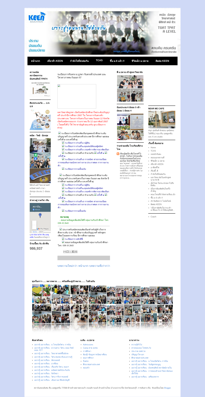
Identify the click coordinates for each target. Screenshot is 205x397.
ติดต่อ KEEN (162, 61)
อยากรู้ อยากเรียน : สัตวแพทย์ (47, 360)
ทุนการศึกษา (88, 358)
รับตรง (85, 361)
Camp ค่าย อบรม (90, 348)
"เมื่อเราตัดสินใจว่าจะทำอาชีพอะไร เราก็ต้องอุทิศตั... (163, 209)
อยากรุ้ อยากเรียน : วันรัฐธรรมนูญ (146, 364)
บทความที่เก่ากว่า (99, 265)
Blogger (167, 388)
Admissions (88, 344)
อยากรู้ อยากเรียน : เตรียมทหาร (145, 377)
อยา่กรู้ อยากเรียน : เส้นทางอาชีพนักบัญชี (51, 380)
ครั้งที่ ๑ (100, 153)
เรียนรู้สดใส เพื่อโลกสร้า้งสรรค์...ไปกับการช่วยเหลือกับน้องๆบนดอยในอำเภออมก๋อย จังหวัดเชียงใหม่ (131, 157)
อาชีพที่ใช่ (155, 167)
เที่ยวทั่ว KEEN (55, 61)
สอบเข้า (86, 368)
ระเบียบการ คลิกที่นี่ (74, 239)
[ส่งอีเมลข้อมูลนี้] (64, 251)
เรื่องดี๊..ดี (154, 171)
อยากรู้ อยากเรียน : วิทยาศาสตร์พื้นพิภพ (51, 353)
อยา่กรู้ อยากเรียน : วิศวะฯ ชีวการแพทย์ (51, 377)
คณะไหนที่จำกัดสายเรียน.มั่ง (163, 194)
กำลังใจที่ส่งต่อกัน (79, 61)
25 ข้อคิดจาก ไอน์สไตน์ (161, 201)
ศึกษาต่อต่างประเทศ (91, 364)
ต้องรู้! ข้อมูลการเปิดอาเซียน (95, 354)
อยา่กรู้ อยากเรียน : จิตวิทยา (46, 373)
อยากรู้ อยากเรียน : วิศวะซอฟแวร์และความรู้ (53, 357)
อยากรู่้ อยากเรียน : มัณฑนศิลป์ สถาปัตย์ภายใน (151, 368)
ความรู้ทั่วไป (136, 344)
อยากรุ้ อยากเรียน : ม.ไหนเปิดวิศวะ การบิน (52, 344)
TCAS (99, 60)
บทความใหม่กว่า (67, 265)
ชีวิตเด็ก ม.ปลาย (140, 61)
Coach (153, 217)
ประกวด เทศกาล (138, 351)
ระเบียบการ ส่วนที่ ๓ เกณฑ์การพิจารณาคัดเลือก (87, 150)
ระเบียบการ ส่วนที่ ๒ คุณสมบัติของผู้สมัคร (84, 146)
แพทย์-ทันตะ (156, 154)
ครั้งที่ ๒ (61, 156)
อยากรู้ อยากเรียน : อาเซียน (46, 363)
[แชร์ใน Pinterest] (76, 251)
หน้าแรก (35, 61)
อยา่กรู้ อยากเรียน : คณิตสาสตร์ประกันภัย (52, 370)
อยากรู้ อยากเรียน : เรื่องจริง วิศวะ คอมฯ (51, 367)
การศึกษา (87, 351)
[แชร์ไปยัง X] (70, 251)
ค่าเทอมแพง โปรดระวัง (141, 348)
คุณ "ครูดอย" (125, 163)
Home (153, 147)
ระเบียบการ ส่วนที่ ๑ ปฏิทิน (77, 143)
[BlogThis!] (67, 251)
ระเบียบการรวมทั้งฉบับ (75, 169)
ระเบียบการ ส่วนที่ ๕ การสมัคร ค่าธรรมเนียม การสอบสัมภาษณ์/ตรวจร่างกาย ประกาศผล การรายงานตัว (83, 162)
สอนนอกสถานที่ (157, 157)
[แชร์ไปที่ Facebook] (73, 251)
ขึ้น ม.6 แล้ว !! (117, 61)
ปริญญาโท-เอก (137, 354)
